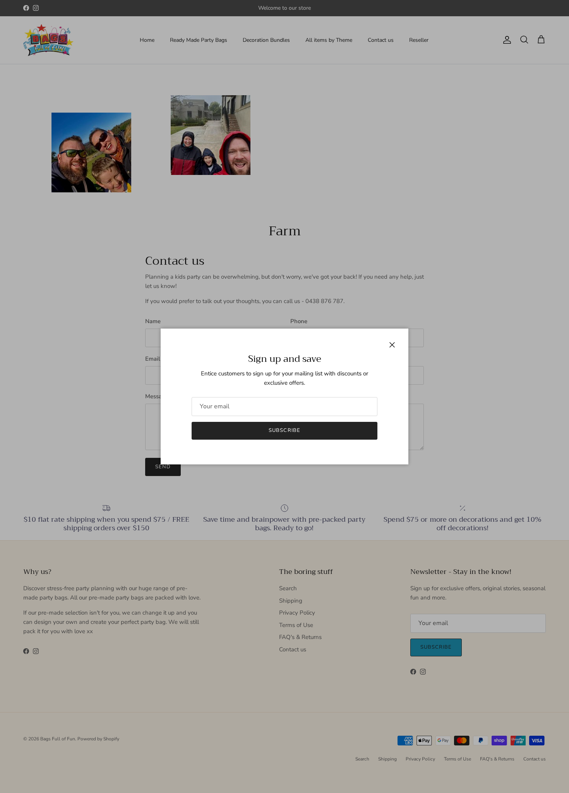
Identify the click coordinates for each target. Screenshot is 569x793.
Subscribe (284, 430)
